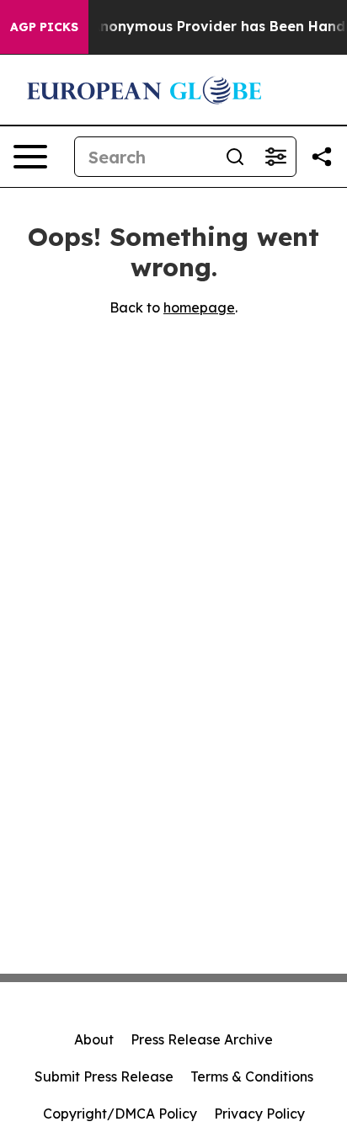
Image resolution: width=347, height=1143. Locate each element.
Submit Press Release (104, 1076)
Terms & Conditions (251, 1076)
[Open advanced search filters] (275, 156)
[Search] (235, 156)
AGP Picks (44, 27)
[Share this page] (322, 157)
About (94, 1039)
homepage (199, 307)
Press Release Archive (202, 1039)
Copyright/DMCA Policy (120, 1113)
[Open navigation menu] (30, 157)
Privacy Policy (259, 1113)
